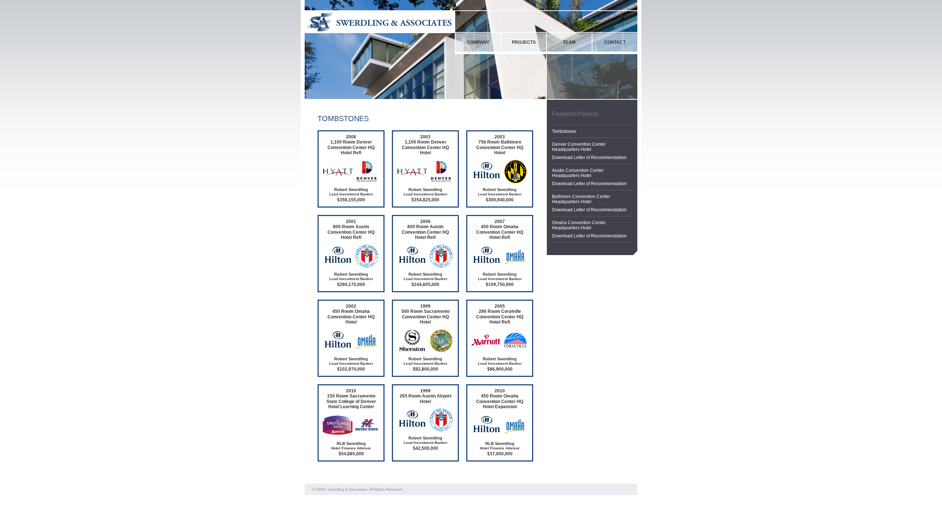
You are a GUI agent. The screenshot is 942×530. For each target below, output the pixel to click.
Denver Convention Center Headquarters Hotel (579, 147)
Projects (524, 42)
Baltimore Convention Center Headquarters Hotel (581, 199)
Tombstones (564, 131)
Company (478, 42)
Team (569, 42)
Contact (615, 42)
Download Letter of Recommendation (589, 157)
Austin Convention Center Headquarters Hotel (577, 173)
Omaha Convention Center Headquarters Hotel (579, 225)
